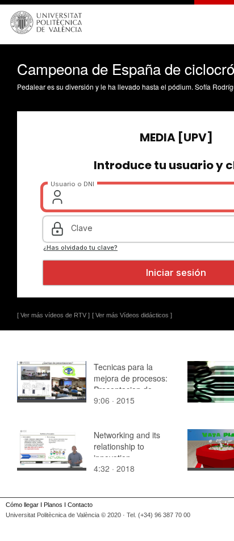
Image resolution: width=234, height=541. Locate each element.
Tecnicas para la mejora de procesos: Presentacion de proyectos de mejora (131, 383)
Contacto (80, 504)
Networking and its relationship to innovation (127, 446)
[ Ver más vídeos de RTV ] (53, 315)
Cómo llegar (22, 504)
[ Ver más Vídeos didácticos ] (132, 315)
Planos (53, 504)
